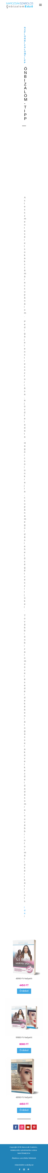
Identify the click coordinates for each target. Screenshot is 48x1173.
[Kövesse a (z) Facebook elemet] (15, 1127)
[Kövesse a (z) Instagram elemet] (21, 1127)
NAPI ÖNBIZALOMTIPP (25, 45)
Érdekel (24, 991)
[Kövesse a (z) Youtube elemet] (28, 1127)
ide (24, 910)
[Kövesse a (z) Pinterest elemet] (34, 1127)
